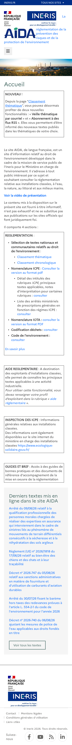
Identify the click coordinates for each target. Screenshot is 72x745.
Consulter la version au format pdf (35, 270)
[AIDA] (20, 33)
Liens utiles (13, 722)
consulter (40, 295)
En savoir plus (15, 349)
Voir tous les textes (27, 645)
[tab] (8, 51)
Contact (11, 713)
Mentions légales (31, 713)
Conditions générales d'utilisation (27, 717)
